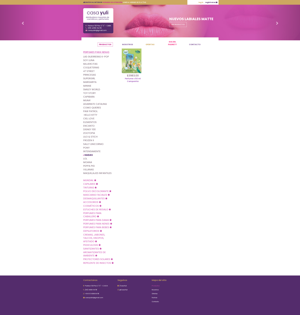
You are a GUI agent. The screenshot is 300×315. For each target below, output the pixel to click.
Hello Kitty (90, 115)
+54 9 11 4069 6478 (92, 293)
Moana (87, 162)
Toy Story (89, 93)
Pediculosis (91, 245)
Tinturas (89, 187)
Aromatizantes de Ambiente (94, 254)
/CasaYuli (123, 286)
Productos (105, 44)
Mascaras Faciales (95, 194)
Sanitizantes (91, 248)
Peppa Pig (89, 166)
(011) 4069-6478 (91, 290)
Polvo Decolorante (96, 191)
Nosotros (127, 44)
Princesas (89, 74)
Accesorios (91, 202)
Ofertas (150, 44)
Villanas (88, 169)
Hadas (88, 155)
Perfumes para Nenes (96, 223)
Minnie (87, 85)
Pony (86, 147)
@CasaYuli (123, 290)
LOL (85, 158)
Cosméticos (91, 205)
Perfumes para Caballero (92, 214)
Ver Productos (178, 24)
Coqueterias (91, 67)
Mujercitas (90, 64)
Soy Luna (88, 60)
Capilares (89, 184)
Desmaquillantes (94, 198)
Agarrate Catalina (95, 104)
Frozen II (88, 140)
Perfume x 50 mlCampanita (133, 80)
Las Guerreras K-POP (96, 56)
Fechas (154, 297)
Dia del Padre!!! (172, 43)
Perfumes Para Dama (96, 220)
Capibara (89, 96)
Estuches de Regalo (96, 209)
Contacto (195, 44)
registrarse (210, 2)
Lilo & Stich (90, 136)
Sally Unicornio (93, 144)
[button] (22, 22)
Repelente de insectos (97, 263)
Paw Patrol (90, 111)
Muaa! (87, 100)
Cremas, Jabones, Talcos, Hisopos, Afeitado (94, 238)
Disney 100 (89, 129)
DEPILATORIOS (91, 231)
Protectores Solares (97, 259)
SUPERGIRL (89, 78)
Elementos (90, 122)
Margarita (89, 82)
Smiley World (91, 89)
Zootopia (89, 133)
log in (201, 2)
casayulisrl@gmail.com (94, 297)
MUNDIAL (88, 180)
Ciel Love (88, 118)
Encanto (89, 125)
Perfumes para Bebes (96, 227)
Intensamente (92, 151)
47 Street (89, 71)
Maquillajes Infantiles (97, 173)
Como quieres (92, 107)
